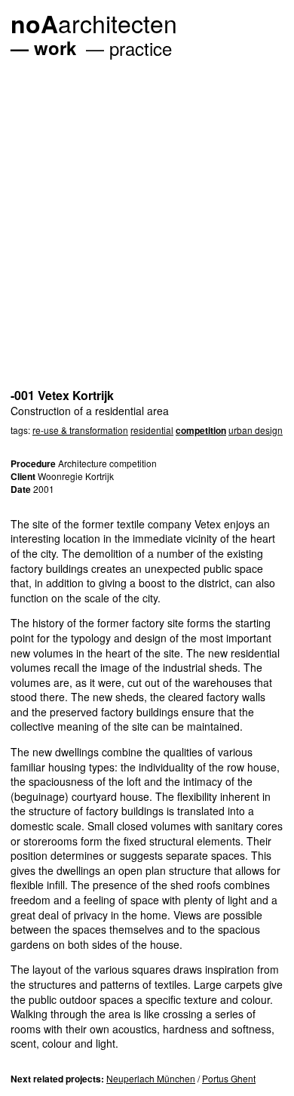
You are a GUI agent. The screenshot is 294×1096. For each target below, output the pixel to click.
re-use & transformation (80, 429)
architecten (94, 22)
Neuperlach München (150, 1078)
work (55, 47)
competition (201, 430)
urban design (255, 429)
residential (151, 429)
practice (140, 48)
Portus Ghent (229, 1078)
